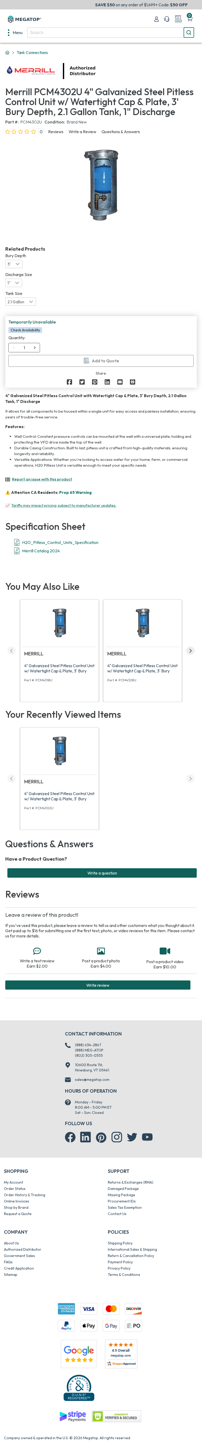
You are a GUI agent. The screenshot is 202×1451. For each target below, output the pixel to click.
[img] (96, 71)
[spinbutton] (24, 347)
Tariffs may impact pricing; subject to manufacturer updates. (63, 505)
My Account (13, 1182)
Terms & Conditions (124, 1274)
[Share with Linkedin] (107, 382)
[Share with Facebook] (69, 382)
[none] (15, 32)
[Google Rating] (78, 1353)
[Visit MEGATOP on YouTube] (147, 1137)
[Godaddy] (73, 1416)
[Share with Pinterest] (94, 382)
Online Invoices (16, 1201)
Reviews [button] (55, 132)
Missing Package (121, 1195)
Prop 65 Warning (75, 492)
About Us (11, 1243)
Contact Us (117, 1213)
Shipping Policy (120, 1243)
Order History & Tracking (24, 1195)
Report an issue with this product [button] (42, 479)
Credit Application (19, 1268)
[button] (35, 347)
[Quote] (178, 19)
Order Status (15, 1188)
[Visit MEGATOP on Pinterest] (101, 1137)
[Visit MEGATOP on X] (132, 1137)
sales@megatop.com (92, 1079)
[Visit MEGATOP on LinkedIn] (85, 1137)
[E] (120, 382)
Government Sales (19, 1255)
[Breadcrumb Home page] (7, 52)
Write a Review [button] (82, 132)
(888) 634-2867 (88, 1045)
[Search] (189, 32)
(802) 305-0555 (89, 1055)
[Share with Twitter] (82, 382)
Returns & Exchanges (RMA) (130, 1182)
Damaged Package (123, 1188)
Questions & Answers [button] (121, 132)
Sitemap (10, 1274)
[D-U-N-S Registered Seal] (79, 1387)
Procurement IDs (122, 1201)
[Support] (167, 19)
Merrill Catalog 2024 (41, 550)
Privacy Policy (119, 1268)
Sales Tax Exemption (125, 1207)
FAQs (8, 1262)
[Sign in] (156, 19)
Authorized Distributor (22, 1249)
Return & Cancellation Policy (131, 1255)
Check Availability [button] (25, 330)
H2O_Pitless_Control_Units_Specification (60, 542)
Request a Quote (18, 1213)
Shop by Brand (16, 1207)
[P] (132, 382)
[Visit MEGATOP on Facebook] (70, 1137)
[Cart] (190, 19)
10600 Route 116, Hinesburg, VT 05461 (92, 1067)
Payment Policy (120, 1262)
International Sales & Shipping (132, 1249)
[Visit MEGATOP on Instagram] (117, 1137)
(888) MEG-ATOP (89, 1050)
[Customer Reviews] (121, 1354)
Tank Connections (32, 52)
